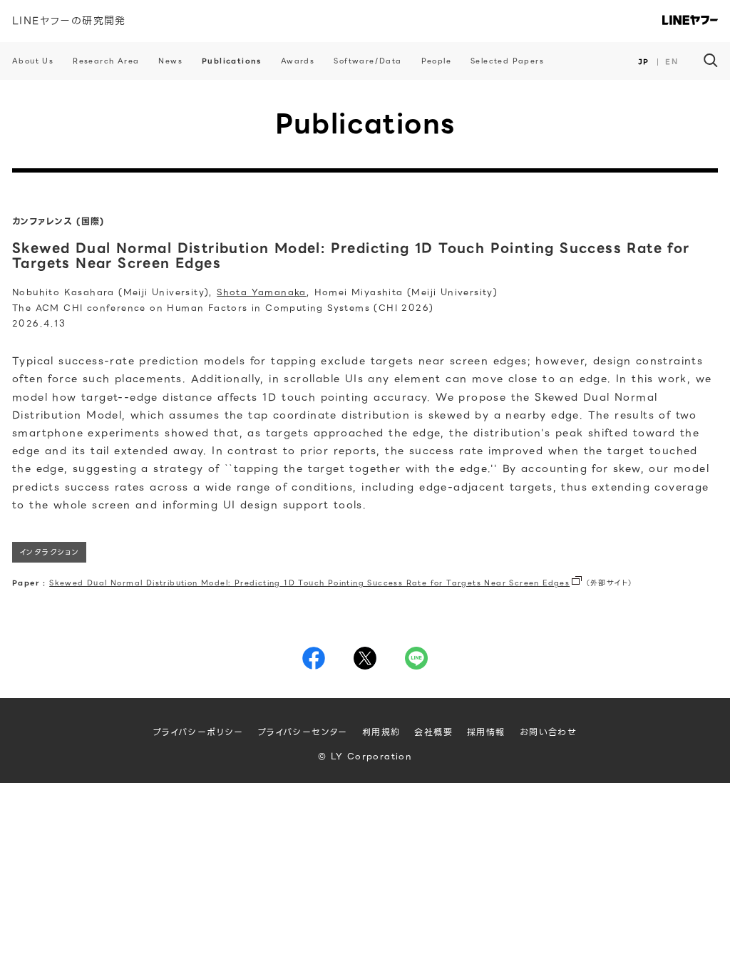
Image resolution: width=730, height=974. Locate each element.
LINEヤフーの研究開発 (69, 21)
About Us (32, 61)
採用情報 (486, 732)
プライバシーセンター (303, 732)
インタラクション (49, 552)
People (436, 61)
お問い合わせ (548, 732)
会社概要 (433, 732)
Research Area (106, 61)
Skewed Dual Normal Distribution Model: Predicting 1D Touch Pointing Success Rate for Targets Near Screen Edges (309, 583)
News (170, 61)
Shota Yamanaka (262, 292)
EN (671, 62)
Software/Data (367, 61)
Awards (297, 61)
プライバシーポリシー (198, 732)
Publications (232, 61)
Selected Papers (507, 61)
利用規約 (381, 732)
